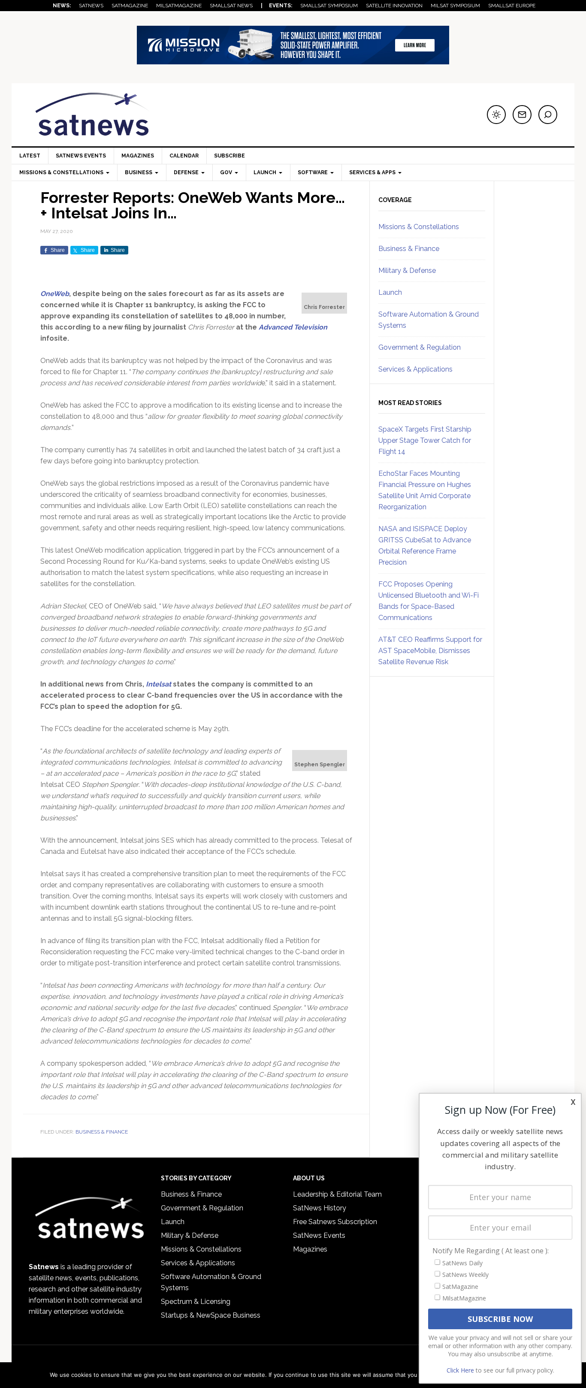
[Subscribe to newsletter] (522, 114)
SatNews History (319, 1208)
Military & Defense (407, 270)
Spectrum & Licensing (195, 1301)
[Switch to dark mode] (496, 114)
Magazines (137, 156)
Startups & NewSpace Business (210, 1315)
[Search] (547, 114)
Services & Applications (415, 369)
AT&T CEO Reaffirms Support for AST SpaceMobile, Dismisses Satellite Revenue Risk (430, 650)
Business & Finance (102, 1132)
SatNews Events (81, 156)
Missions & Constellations (418, 227)
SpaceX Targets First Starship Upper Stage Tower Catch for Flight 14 (424, 440)
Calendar (184, 156)
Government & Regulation (419, 347)
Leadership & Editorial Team (337, 1194)
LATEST (29, 156)
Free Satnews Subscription (335, 1222)
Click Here (460, 1370)
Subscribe (229, 156)
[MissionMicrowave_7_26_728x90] (293, 60)
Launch (390, 292)
